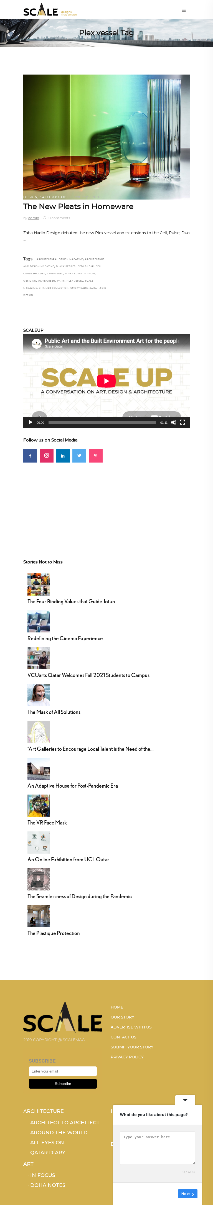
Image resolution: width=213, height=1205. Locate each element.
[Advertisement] (106, 501)
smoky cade (79, 288)
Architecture (43, 1111)
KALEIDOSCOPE (54, 197)
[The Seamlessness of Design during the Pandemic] (38, 878)
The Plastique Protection (53, 933)
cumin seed (55, 274)
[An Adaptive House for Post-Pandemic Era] (38, 768)
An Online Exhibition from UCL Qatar (68, 859)
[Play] (30, 422)
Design (30, 197)
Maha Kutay (73, 274)
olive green (46, 281)
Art (28, 1164)
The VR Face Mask (47, 822)
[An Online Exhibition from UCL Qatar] (38, 841)
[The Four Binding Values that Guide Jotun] (38, 583)
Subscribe (63, 1084)
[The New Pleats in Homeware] (106, 137)
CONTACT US (123, 1037)
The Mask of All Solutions (53, 712)
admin (33, 218)
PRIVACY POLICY (127, 1057)
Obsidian (29, 281)
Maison (89, 274)
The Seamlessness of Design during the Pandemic (79, 896)
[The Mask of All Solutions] (38, 694)
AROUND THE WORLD (59, 1132)
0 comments (59, 218)
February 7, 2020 (86, 197)
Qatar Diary (47, 1152)
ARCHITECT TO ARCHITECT (65, 1122)
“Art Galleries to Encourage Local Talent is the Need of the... (90, 749)
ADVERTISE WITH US (131, 1027)
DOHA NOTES (47, 1185)
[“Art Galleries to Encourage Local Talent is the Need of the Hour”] (38, 731)
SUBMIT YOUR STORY (132, 1047)
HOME (117, 1007)
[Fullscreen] (182, 422)
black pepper (66, 266)
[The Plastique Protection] (38, 915)
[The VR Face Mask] (38, 804)
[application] (106, 381)
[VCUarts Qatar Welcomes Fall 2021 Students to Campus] (38, 657)
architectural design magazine (60, 259)
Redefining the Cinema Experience (65, 638)
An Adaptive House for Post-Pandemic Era (72, 785)
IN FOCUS (42, 1175)
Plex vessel (75, 281)
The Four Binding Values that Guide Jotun (71, 601)
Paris (61, 281)
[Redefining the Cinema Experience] (38, 620)
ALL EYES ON (47, 1142)
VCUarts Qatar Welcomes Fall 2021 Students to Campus (88, 675)
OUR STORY (122, 1017)
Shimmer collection (54, 288)
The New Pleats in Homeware (78, 206)
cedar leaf (86, 266)
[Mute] (173, 422)
